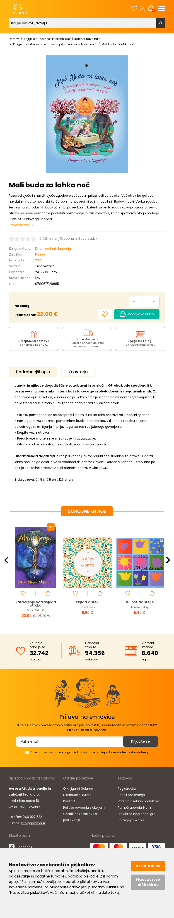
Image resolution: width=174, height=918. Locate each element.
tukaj (115, 892)
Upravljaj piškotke (131, 820)
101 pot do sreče (139, 602)
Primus (40, 254)
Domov (14, 39)
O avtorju (78, 372)
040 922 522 (32, 817)
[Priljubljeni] (134, 8)
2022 (39, 260)
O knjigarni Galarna (78, 788)
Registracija (127, 788)
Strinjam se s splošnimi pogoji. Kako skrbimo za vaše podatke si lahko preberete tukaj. (90, 752)
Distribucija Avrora (77, 795)
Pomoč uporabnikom (134, 807)
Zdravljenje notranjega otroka (35, 604)
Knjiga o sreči (87, 602)
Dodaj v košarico (141, 314)
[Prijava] (142, 8)
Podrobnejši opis (33, 372)
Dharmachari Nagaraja (53, 248)
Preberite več (19, 225)
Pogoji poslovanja (131, 795)
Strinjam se (148, 866)
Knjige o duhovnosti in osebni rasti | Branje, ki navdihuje (62, 39)
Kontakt (69, 801)
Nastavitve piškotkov (148, 882)
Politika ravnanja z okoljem (84, 807)
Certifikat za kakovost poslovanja (80, 817)
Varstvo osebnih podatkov (138, 801)
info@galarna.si (33, 823)
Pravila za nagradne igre (136, 814)
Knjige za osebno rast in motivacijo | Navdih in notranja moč (55, 44)
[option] (35, 571)
